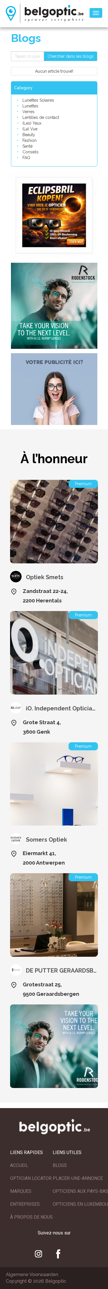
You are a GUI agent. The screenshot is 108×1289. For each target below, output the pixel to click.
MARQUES (20, 1191)
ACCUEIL (19, 1165)
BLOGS (60, 1165)
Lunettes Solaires (38, 100)
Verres (28, 111)
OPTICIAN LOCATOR (31, 1178)
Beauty (28, 134)
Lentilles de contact (40, 117)
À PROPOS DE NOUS (31, 1217)
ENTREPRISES (25, 1204)
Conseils (30, 152)
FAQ (26, 157)
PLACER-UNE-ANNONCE (78, 1178)
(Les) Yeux (31, 123)
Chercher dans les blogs (71, 56)
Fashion (29, 140)
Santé (27, 146)
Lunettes (30, 106)
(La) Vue (29, 129)
